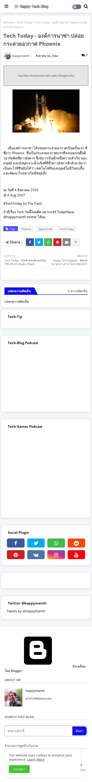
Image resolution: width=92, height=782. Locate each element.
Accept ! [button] (19, 769)
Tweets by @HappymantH (26, 611)
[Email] (67, 242)
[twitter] (36, 543)
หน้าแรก (8, 22)
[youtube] (76, 554)
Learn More (35, 759)
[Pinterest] (57, 242)
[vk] (36, 554)
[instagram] (56, 554)
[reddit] (76, 543)
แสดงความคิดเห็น (16, 301)
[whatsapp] (56, 543)
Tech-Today (24, 22)
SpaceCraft (45, 229)
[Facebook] (30, 242)
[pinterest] (16, 554)
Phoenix (26, 229)
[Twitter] (39, 242)
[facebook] (16, 543)
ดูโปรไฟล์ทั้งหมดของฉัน (39, 698)
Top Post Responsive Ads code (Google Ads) (46, 76)
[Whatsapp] (48, 242)
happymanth (35, 691)
